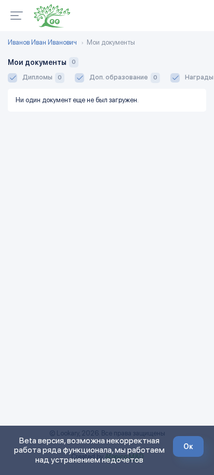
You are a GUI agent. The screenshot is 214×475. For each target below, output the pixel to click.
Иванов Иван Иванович (42, 42)
